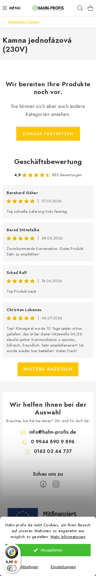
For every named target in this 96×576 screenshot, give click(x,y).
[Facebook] (43, 484)
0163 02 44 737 (53, 451)
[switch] (12, 568)
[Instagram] (56, 484)
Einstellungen (63, 567)
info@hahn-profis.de (52, 432)
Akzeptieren (51, 550)
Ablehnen (29, 567)
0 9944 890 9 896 (53, 441)
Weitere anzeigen (48, 369)
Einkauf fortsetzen (48, 133)
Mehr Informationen (68, 537)
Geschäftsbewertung (48, 161)
